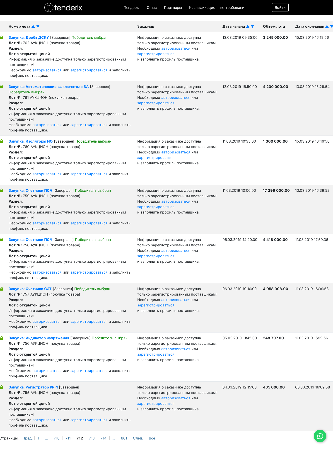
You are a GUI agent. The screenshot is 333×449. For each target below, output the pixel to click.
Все (152, 438)
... (46, 438)
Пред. (27, 438)
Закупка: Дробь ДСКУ (29, 37)
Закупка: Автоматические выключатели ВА (49, 86)
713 (92, 438)
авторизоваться (47, 70)
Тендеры (132, 7)
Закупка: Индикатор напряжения (39, 338)
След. (138, 438)
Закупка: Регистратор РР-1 (34, 387)
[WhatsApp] (320, 436)
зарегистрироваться (89, 70)
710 (57, 438)
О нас (152, 7)
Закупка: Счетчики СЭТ (30, 288)
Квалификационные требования (217, 7)
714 (103, 438)
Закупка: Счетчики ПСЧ (30, 190)
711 (68, 438)
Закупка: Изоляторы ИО (31, 141)
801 (124, 438)
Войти (280, 7)
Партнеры (173, 7)
